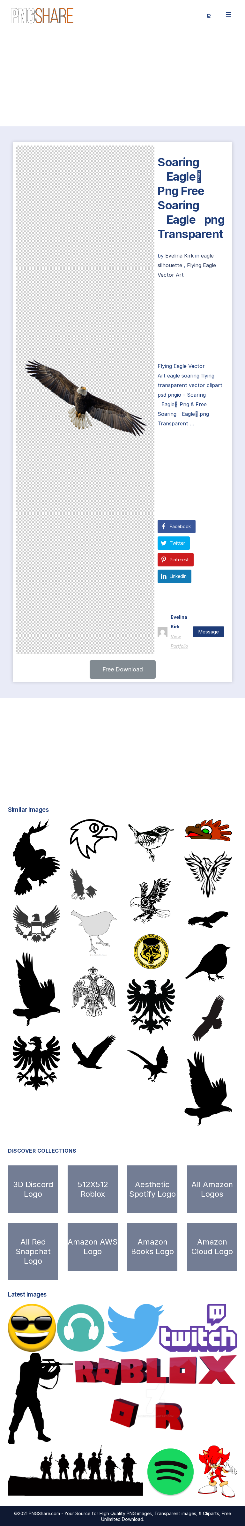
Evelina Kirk (180, 255)
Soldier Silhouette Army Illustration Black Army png (84, 1491)
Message (208, 632)
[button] (123, 669)
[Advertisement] (122, 79)
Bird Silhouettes (212, 978)
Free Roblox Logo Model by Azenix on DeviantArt (143, 1438)
